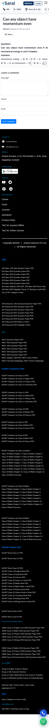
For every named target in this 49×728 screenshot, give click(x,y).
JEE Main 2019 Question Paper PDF (15, 283)
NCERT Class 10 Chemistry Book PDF (16, 596)
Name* (4, 99)
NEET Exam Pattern (30, 358)
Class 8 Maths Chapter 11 (12, 536)
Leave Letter (29, 685)
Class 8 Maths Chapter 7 (11, 530)
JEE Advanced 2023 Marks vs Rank (15, 322)
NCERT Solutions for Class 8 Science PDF (18, 441)
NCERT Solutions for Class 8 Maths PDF (17, 438)
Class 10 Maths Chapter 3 (12, 457)
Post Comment (8, 121)
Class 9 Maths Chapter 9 (11, 501)
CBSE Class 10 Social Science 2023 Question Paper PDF (24, 657)
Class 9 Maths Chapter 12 (32, 504)
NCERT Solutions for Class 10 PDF (15, 409)
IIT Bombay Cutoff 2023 (36, 289)
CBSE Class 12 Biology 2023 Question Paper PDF (21, 640)
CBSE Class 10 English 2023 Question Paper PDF (21, 654)
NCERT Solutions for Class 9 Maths (15, 486)
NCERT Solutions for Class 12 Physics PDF (18, 382)
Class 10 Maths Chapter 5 (12, 460)
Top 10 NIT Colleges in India (12, 292)
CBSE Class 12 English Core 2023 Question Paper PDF (23, 628)
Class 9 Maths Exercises (11, 507)
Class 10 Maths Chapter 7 (12, 463)
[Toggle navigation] (45, 3)
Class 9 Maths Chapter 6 (31, 495)
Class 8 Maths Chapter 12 (32, 536)
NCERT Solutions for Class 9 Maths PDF (17, 425)
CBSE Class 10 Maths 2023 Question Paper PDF (20, 648)
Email (3, 109)
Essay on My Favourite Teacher (14, 672)
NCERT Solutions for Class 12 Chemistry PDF (19, 385)
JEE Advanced (7, 304)
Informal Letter (7, 685)
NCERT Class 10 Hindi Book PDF (14, 574)
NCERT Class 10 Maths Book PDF (15, 583)
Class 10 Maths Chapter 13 (12, 472)
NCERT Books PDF (11, 547)
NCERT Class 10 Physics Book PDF (15, 589)
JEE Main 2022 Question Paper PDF (15, 274)
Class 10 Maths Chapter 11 (12, 469)
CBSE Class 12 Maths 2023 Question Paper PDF (20, 631)
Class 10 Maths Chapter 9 (12, 466)
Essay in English (8, 669)
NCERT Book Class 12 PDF (12, 553)
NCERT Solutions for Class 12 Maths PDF (18, 379)
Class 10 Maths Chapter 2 (32, 454)
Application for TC (8, 688)
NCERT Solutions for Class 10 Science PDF (18, 415)
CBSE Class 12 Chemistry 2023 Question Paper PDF (22, 637)
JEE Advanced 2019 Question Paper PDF (17, 319)
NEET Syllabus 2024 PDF (11, 358)
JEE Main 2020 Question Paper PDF (15, 280)
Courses (6, 210)
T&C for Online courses (13, 230)
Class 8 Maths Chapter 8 (31, 530)
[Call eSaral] (43, 713)
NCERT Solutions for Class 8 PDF (15, 435)
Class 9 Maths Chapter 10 (31, 501)
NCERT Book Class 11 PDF (12, 559)
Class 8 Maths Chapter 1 (11, 521)
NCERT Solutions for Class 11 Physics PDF (18, 399)
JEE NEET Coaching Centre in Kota (15, 709)
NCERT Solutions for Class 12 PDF (15, 376)
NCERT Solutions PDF (13, 369)
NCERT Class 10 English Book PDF (15, 571)
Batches (28, 3)
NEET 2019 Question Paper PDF (14, 355)
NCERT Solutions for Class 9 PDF (15, 422)
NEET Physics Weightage (34, 361)
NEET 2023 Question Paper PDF (14, 343)
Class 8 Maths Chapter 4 (31, 524)
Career (5, 199)
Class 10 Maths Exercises (12, 475)
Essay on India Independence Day (15, 675)
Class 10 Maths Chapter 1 (12, 454)
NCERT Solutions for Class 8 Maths (15, 518)
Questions (6, 215)
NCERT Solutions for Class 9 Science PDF (18, 428)
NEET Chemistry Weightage (12, 361)
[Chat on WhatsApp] (43, 721)
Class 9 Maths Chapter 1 (11, 489)
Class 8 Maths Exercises (31, 539)
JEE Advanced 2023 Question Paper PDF (17, 307)
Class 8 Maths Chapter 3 (11, 524)
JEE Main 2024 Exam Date (35, 286)
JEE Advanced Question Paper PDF (27, 304)
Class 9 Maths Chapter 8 (31, 498)
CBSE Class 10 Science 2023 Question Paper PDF (21, 651)
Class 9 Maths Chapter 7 (11, 498)
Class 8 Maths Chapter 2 (31, 521)
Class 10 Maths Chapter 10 (32, 466)
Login (38, 3)
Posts (4, 204)
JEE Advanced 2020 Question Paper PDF (17, 316)
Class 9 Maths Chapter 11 (12, 504)
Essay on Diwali (21, 669)
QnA (4, 694)
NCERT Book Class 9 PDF (12, 611)
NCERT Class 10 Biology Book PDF (15, 598)
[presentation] (30, 59)
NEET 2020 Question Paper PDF (14, 352)
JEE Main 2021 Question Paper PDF (15, 277)
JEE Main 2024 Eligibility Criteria (14, 289)
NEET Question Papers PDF (12, 340)
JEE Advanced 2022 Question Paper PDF (17, 310)
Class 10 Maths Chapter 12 (33, 469)
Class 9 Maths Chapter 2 (31, 489)
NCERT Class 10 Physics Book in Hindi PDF (18, 592)
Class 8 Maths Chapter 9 (11, 533)
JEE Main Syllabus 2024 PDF (13, 286)
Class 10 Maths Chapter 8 (32, 463)
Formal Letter (19, 685)
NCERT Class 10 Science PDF (13, 577)
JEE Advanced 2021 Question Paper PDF (17, 313)
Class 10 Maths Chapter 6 (32, 460)
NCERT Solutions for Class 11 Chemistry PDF (19, 402)
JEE (4, 259)
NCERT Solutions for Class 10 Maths (16, 451)
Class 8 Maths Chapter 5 (11, 527)
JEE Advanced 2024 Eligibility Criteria (16, 325)
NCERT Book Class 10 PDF (12, 568)
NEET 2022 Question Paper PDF (14, 346)
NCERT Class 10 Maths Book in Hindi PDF (18, 586)
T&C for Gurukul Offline (13, 225)
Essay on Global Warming (33, 678)
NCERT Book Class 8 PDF (12, 617)
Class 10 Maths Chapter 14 (33, 472)
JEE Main (5, 268)
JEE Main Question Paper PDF (22, 268)
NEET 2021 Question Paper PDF (14, 349)
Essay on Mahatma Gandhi (12, 678)
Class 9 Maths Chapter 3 (11, 492)
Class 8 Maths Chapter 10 (31, 533)
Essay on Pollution (36, 675)
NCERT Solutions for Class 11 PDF (15, 393)
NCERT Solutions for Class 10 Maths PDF (18, 412)
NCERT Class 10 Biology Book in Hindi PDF (18, 602)
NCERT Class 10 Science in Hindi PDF (16, 580)
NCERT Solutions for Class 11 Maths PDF (18, 396)
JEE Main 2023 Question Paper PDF (15, 271)
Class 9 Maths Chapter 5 (11, 495)
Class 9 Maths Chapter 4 (31, 492)
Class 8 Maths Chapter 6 (31, 527)
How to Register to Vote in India (14, 699)
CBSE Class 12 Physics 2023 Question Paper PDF (21, 634)
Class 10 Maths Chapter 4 (32, 457)
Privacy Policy (8, 220)
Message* (5, 78)
